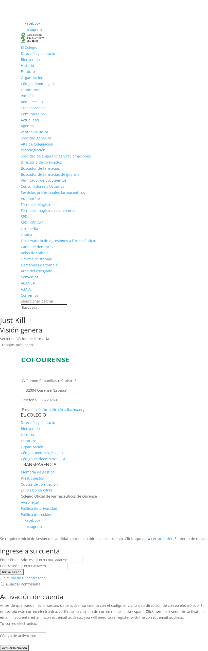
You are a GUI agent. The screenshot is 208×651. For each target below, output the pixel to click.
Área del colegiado (36, 270)
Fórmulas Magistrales (39, 204)
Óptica (26, 234)
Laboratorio (30, 89)
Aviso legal (30, 502)
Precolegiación (33, 150)
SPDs (25, 216)
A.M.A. (26, 289)
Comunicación (33, 114)
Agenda (27, 125)
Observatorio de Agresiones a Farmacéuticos (59, 240)
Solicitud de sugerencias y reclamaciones (56, 156)
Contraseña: (10, 565)
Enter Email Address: (18, 559)
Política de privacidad (39, 508)
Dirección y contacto (38, 53)
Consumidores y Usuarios (42, 186)
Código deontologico (38, 83)
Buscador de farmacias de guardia (50, 174)
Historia (27, 65)
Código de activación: (18, 635)
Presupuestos (32, 478)
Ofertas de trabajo (36, 259)
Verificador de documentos (43, 180)
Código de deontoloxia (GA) (43, 458)
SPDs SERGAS (32, 222)
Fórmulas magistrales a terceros (48, 210)
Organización (32, 77)
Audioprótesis (32, 198)
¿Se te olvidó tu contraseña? (23, 578)
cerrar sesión (162, 538)
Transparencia (33, 107)
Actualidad (30, 120)
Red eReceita (32, 101)
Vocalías (27, 95)
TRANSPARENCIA (38, 464)
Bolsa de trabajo (34, 252)
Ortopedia (29, 228)
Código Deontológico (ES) (42, 452)
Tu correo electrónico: (18, 623)
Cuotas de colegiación (39, 484)
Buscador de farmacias (40, 168)
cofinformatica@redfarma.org (59, 409)
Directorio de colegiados (41, 162)
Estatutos (29, 71)
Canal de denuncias (38, 246)
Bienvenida (30, 59)
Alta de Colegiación (37, 144)
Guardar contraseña (23, 584)
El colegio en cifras (37, 490)
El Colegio (29, 47)
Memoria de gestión (38, 472)
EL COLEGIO (33, 415)
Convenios (29, 295)
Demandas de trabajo (39, 265)
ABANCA (28, 283)
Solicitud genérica (36, 138)
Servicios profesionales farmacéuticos (53, 192)
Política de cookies (36, 514)
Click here (154, 611)
